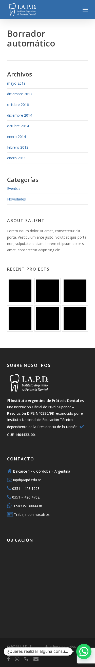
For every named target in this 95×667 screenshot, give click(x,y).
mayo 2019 (16, 83)
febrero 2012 (17, 147)
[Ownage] (75, 291)
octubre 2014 (18, 125)
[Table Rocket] (20, 318)
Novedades (16, 199)
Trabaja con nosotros (32, 514)
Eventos (13, 188)
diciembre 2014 (19, 115)
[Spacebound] (20, 291)
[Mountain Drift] (47, 318)
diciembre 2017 (19, 93)
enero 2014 (16, 136)
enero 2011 (16, 158)
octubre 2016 (18, 104)
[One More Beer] (75, 318)
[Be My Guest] (47, 291)
